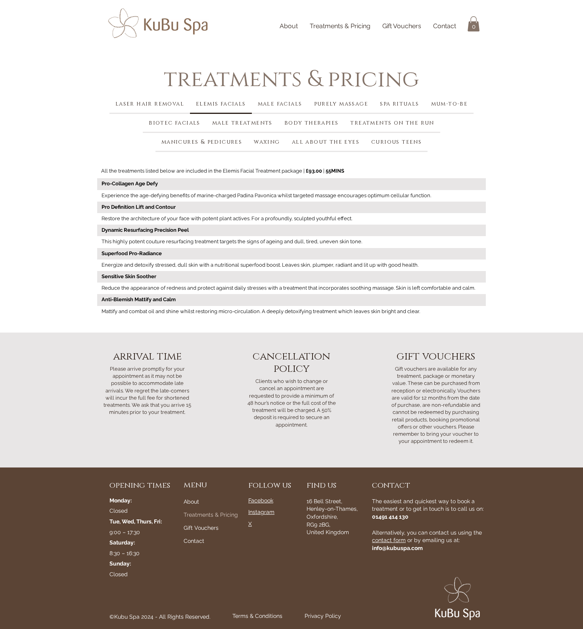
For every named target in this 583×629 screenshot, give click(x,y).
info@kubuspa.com (397, 548)
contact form (389, 540)
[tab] (149, 104)
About (191, 501)
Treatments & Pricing (202, 515)
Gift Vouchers (201, 528)
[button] (473, 23)
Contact (194, 541)
